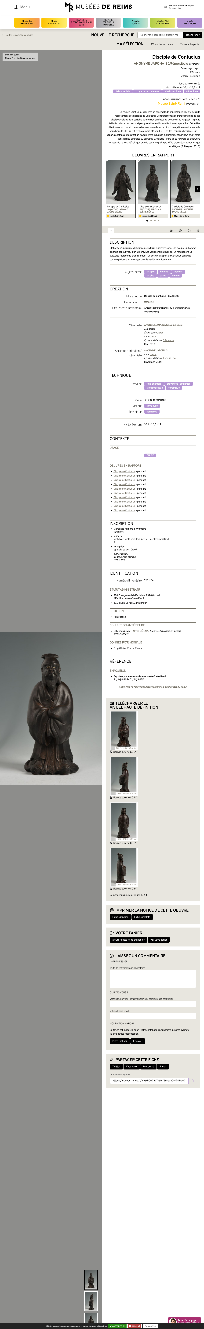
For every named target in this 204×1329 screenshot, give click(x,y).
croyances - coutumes (147, 91)
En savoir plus (175, 8)
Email (163, 1066)
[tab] (147, 221)
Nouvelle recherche (113, 35)
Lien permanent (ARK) (120, 1074)
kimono (175, 275)
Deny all (135, 1326)
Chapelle (135, 22)
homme (164, 271)
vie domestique (173, 91)
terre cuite (152, 406)
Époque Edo (169, 358)
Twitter (116, 1066)
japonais (178, 271)
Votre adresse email (119, 1011)
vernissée (152, 411)
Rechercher (193, 35)
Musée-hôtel (162, 22)
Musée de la (81, 22)
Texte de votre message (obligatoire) (127, 968)
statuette (149, 302)
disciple (151, 271)
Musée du (108, 22)
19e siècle (168, 340)
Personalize (150, 1326)
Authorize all (118, 1326)
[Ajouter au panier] (133, 162)
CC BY (133, 752)
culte (150, 455)
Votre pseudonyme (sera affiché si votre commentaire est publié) (141, 999)
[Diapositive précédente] (108, 189)
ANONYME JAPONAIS (156, 350)
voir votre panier (191, 44)
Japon (160, 332)
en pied (150, 275)
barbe (163, 275)
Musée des (27, 22)
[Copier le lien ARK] (192, 1081)
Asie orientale (122, 91)
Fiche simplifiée (120, 917)
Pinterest (148, 1066)
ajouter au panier (164, 44)
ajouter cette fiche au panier (128, 940)
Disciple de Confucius (118, 207)
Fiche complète (142, 917)
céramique (192, 91)
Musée (54, 22)
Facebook (131, 1066)
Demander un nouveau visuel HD (126, 895)
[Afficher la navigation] (16, 7)
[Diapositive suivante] (197, 189)
